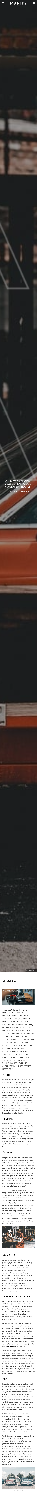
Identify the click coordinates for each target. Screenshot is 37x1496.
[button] (2, 3)
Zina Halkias (25, 491)
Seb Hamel (20, 1490)
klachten (6, 1110)
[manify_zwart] (18, 3)
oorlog (15, 1163)
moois (21, 1459)
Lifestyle (9, 980)
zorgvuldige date (26, 1311)
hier (17, 1461)
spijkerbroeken (21, 1175)
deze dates (9, 1346)
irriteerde (15, 1144)
